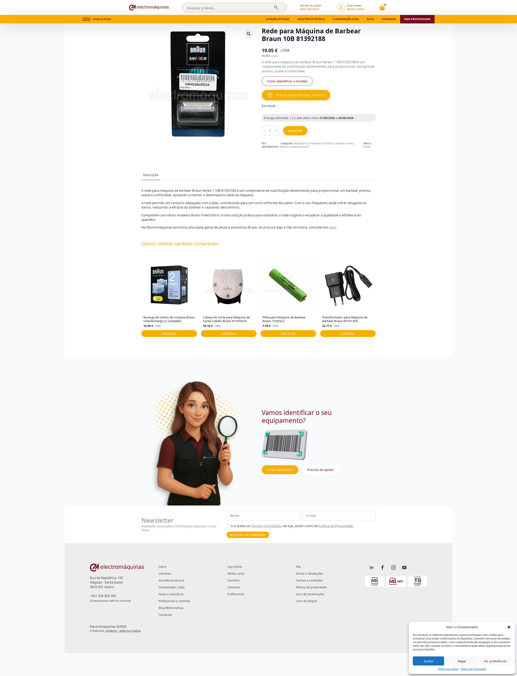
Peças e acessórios (171, 594)
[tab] (150, 175)
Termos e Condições (266, 526)
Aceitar (428, 661)
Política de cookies (448, 669)
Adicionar (295, 130)
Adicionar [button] (169, 333)
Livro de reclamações (310, 594)
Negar (462, 661)
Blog (370, 19)
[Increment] (275, 131)
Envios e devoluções (309, 573)
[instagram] (393, 567)
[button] (509, 627)
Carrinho (233, 580)
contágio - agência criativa (123, 631)
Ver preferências (495, 661)
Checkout (233, 587)
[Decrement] (265, 131)
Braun (367, 146)
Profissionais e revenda (174, 601)
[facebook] (382, 567)
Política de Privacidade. (336, 526)
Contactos (165, 615)
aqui (332, 227)
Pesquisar (276, 7)
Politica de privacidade (311, 587)
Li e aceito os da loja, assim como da (292, 526)
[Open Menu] (86, 19)
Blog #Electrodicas (171, 608)
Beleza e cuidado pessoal (294, 146)
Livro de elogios (306, 601)
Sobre (162, 567)
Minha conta (235, 573)
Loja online (234, 567)
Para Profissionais (417, 19)
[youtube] (404, 567)
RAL (298, 567)
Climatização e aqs (346, 19)
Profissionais (235, 594)
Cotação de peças (277, 19)
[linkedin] (371, 567)
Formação (389, 19)
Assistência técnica (311, 19)
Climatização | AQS (172, 587)
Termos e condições (309, 580)
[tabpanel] (258, 209)
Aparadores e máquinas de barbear (314, 143)
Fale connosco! (309, 9)
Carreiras (165, 573)
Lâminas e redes (344, 143)
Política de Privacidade (473, 669)
